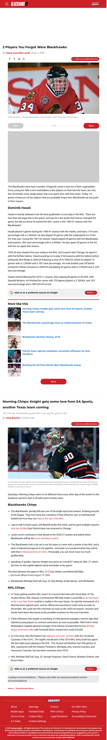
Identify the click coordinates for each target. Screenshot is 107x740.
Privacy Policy (79, 711)
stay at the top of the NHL (50, 518)
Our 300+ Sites (79, 706)
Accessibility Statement (84, 716)
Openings (33, 706)
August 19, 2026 (42, 575)
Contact (54, 706)
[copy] (24, 59)
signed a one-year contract (60, 635)
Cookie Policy (36, 716)
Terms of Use (18, 716)
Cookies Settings (37, 721)
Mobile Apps (17, 711)
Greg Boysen (13, 418)
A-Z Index (16, 721)
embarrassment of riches (34, 551)
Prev (15, 125)
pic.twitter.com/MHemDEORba (67, 571)
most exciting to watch (46, 538)
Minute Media (16, 728)
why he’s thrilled (19, 528)
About (14, 706)
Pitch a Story (56, 711)
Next (91, 125)
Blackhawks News (25, 688)
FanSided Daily (36, 711)
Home (11, 688)
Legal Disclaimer (59, 716)
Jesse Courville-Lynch (18, 53)
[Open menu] (6, 3)
